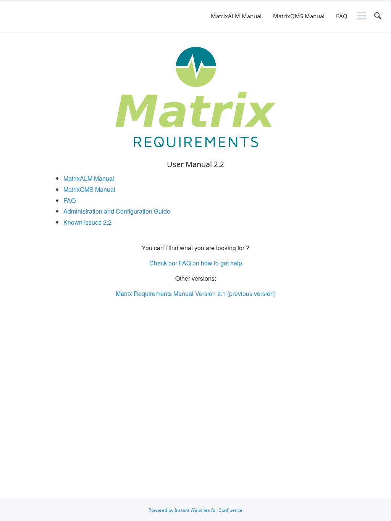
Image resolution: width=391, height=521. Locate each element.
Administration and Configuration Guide (116, 211)
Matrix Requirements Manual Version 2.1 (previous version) (196, 293)
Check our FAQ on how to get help (195, 263)
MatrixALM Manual (236, 16)
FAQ (341, 16)
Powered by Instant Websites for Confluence (195, 510)
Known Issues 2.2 (87, 222)
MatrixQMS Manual (299, 16)
